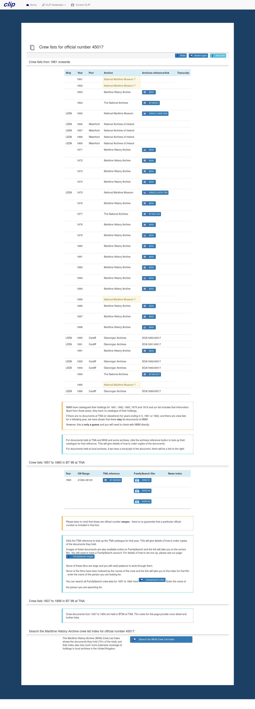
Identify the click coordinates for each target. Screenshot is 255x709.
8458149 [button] (146, 490)
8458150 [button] (146, 501)
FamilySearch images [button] (83, 556)
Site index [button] (220, 55)
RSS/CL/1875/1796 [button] (158, 192)
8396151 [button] (146, 479)
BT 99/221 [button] (154, 102)
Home (33, 4)
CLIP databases (55, 4)
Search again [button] (200, 55)
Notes (183, 55)
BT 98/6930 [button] (115, 479)
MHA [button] (152, 92)
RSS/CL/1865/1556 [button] (158, 113)
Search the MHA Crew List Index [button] (157, 639)
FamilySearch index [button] (155, 579)
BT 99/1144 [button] (154, 213)
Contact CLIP (82, 4)
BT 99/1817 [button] (154, 374)
